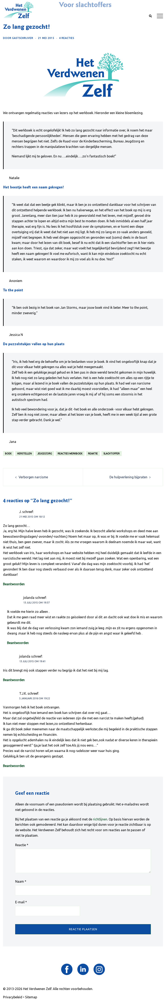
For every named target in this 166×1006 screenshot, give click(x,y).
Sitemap (31, 997)
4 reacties (66, 38)
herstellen (24, 453)
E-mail (21, 902)
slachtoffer (111, 453)
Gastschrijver (22, 38)
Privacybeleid (12, 997)
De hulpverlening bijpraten (128, 477)
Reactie (21, 845)
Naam (20, 881)
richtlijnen (100, 819)
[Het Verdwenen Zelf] (18, 10)
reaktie (93, 453)
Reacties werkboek (70, 453)
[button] (150, 16)
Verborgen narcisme (33, 477)
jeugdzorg (44, 453)
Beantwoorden (14, 584)
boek (8, 453)
